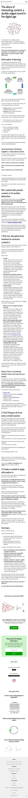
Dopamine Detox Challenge (14, 768)
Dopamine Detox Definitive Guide (14, 764)
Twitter (14, 783)
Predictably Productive (14, 771)
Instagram (14, 785)
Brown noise (6, 392)
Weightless (15, 397)
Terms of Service (14, 790)
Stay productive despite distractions (14, 640)
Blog (14, 775)
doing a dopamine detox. (15, 222)
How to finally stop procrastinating (14, 761)
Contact (14, 792)
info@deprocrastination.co (17, 787)
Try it (14, 653)
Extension (14, 778)
